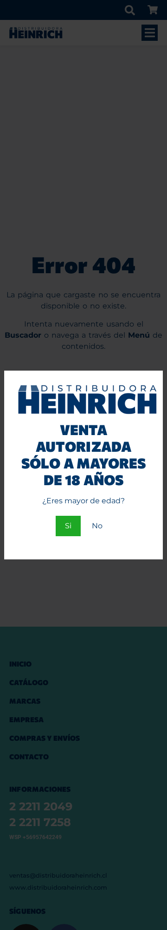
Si (68, 525)
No (97, 525)
